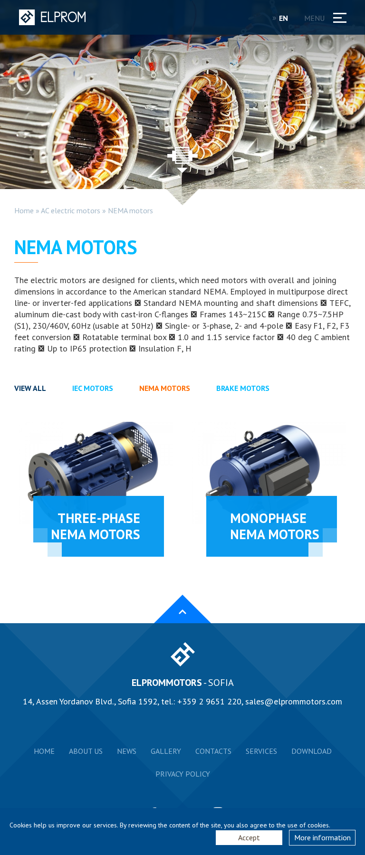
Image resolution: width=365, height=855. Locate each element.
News (126, 751)
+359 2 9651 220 (209, 701)
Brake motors (242, 388)
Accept (249, 837)
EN (284, 18)
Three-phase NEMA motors (95, 526)
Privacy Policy (182, 774)
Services (261, 751)
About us (86, 751)
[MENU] (337, 16)
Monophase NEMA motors (274, 526)
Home (24, 210)
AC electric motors (70, 210)
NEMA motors (130, 210)
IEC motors (92, 388)
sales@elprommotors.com (293, 701)
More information (322, 837)
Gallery (166, 751)
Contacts (213, 751)
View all (30, 388)
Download (311, 751)
